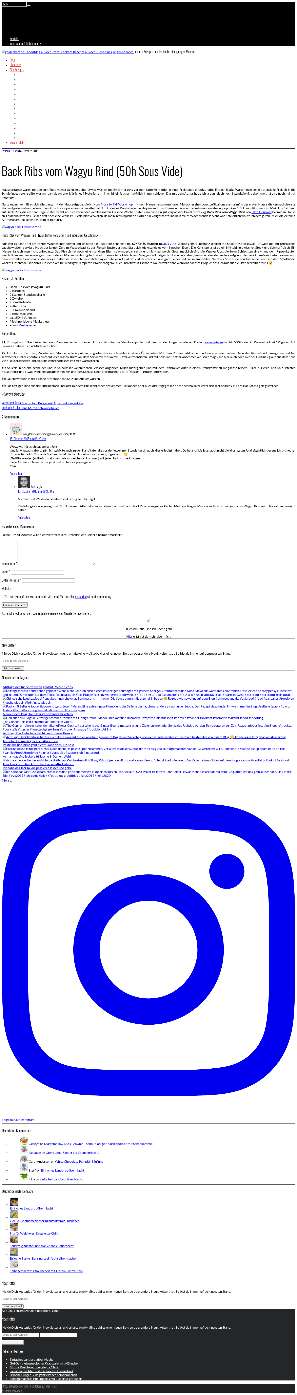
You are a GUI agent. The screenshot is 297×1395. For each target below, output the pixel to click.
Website (6, 588)
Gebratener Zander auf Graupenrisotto (72, 1152)
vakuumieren (214, 342)
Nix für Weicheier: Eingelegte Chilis (34, 1233)
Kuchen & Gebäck (28, 118)
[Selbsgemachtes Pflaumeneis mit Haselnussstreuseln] (14, 1267)
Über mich (15, 64)
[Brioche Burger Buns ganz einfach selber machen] (14, 1254)
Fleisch (22, 98)
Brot (20, 79)
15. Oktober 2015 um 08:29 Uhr (28, 438)
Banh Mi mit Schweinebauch (30, 408)
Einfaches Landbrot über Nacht (62, 1170)
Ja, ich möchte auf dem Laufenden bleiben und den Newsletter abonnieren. (48, 613)
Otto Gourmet (262, 212)
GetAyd (34, 1144)
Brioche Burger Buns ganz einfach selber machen (43, 1258)
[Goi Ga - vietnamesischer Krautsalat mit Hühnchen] (14, 1217)
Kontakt (14, 38)
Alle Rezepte (17, 69)
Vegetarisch (25, 137)
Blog (12, 60)
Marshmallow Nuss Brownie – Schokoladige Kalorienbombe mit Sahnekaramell (98, 1144)
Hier (129, 636)
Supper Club (17, 142)
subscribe (81, 596)
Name (6, 571)
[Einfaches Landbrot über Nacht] (14, 1204)
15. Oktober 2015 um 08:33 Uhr (36, 491)
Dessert (22, 89)
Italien (21, 113)
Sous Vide (169, 243)
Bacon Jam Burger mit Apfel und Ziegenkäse (42, 403)
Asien (21, 74)
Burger (22, 84)
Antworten (16, 473)
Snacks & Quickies (28, 127)
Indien (21, 108)
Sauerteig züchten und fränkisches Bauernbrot (42, 1246)
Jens (33, 486)
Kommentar (9, 563)
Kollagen (35, 1152)
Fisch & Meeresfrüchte (31, 93)
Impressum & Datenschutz (25, 43)
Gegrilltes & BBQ (27, 103)
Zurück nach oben (12, 1391)
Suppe (21, 132)
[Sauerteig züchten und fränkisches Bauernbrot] (14, 1242)
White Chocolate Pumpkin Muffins (79, 1161)
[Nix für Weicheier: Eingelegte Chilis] (14, 1229)
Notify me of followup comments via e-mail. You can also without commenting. (60, 596)
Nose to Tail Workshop (117, 204)
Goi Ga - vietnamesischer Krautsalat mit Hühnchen (44, 1221)
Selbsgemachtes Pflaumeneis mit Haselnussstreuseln (46, 1271)
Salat (21, 123)
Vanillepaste (27, 325)
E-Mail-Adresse (11, 580)
